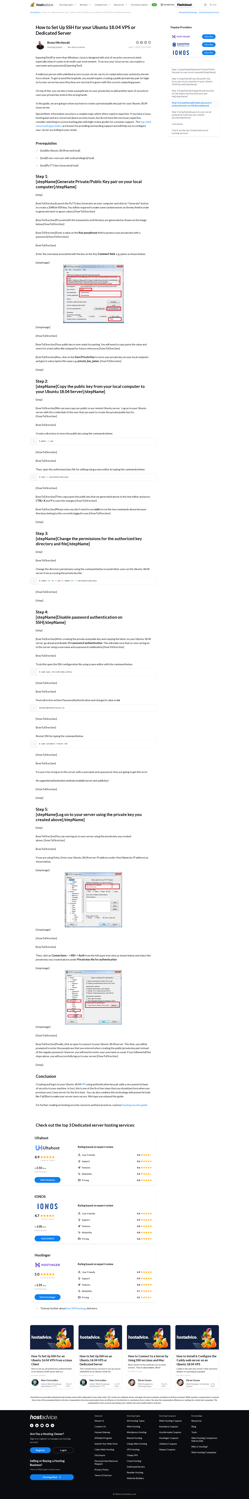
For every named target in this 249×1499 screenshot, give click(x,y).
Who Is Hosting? (199, 1446)
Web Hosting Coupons (170, 1420)
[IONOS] (48, 1206)
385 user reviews (47, 1219)
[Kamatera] (181, 44)
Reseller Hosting (135, 1472)
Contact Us (100, 1426)
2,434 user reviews (47, 1160)
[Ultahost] (48, 1148)
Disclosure (100, 1455)
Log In (63, 1450)
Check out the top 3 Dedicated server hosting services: (190, 131)
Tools (194, 1432)
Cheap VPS (132, 1455)
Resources (119, 4)
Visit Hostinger (47, 1297)
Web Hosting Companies (203, 1452)
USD (213, 4)
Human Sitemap (102, 1432)
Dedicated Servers (136, 1466)
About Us (99, 1420)
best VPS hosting (75, 1308)
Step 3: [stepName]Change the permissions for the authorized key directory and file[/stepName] (193, 93)
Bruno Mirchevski (58, 42)
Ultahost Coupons (168, 1443)
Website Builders (135, 1478)
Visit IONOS (47, 1238)
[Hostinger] (48, 1265)
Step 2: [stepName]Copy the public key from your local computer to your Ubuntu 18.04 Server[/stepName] (192, 81)
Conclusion (177, 123)
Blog (193, 1426)
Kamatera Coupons (168, 1426)
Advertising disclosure (209, 12)
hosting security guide (134, 1105)
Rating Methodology (188, 12)
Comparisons (101, 4)
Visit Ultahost (47, 1179)
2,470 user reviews (47, 1278)
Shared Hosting (134, 1438)
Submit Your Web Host (106, 1443)
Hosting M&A (50, 1477)
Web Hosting (133, 1426)
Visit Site (208, 36)
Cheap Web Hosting (137, 1443)
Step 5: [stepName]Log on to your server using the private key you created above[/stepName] (192, 114)
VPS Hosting (133, 1449)
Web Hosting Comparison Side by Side (204, 1439)
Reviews (84, 4)
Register (40, 1450)
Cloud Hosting (134, 1461)
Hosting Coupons (143, 4)
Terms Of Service (103, 1475)
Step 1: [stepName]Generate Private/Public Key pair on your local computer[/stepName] (194, 71)
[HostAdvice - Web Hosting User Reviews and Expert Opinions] (42, 4)
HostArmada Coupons (170, 1432)
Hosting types (66, 4)
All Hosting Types (136, 1420)
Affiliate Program (103, 1438)
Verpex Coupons (167, 1449)
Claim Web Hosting (104, 1449)
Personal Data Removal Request (106, 1462)
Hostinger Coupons (168, 1438)
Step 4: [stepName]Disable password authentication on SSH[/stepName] (192, 104)
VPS (83, 1084)
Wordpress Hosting (136, 1432)
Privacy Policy (102, 1469)
